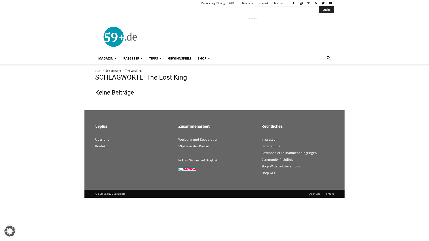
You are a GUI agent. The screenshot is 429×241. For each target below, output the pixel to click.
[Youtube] (330, 3)
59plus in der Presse (193, 146)
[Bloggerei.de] (187, 169)
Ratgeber (131, 58)
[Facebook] (293, 3)
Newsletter (248, 3)
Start (98, 70)
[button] (328, 59)
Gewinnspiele (179, 58)
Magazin (105, 58)
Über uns (277, 3)
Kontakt (263, 3)
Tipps (153, 58)
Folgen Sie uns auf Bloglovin (198, 160)
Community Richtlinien (278, 159)
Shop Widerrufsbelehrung (281, 166)
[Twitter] (323, 3)
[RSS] (315, 3)
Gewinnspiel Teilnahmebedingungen (289, 153)
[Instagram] (301, 3)
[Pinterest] (308, 3)
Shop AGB (268, 173)
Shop (202, 58)
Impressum (269, 139)
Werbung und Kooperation (198, 139)
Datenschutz (270, 146)
